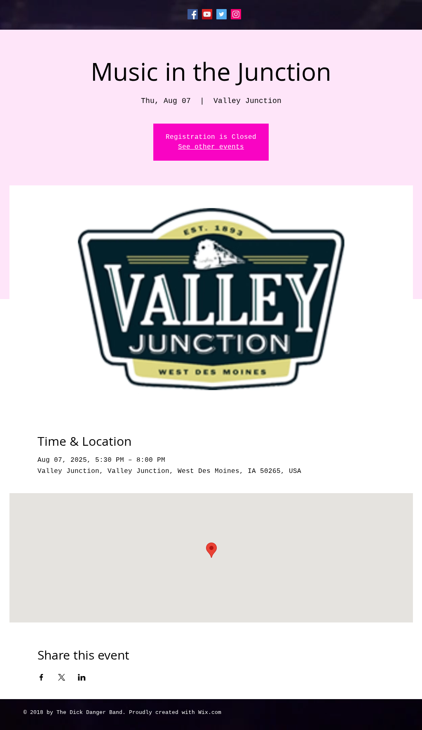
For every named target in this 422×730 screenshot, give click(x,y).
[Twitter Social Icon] (221, 14)
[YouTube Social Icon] (207, 14)
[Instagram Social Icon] (236, 14)
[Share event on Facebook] (41, 677)
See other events (211, 147)
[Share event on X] (62, 677)
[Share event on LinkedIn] (82, 677)
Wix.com (209, 712)
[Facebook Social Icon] (193, 14)
